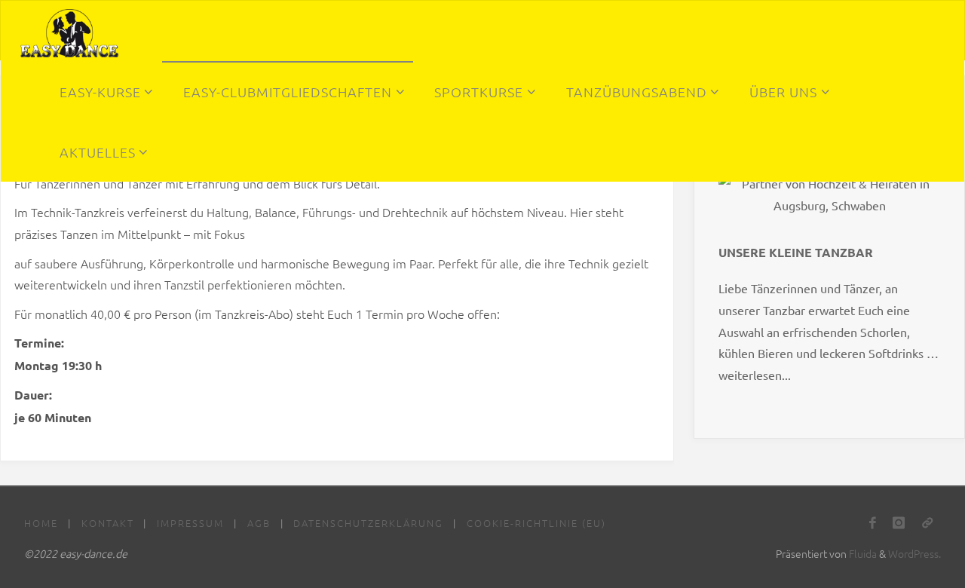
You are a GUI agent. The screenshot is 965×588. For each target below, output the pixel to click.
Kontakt (107, 523)
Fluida (862, 553)
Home (41, 523)
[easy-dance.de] (69, 31)
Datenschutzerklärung (368, 523)
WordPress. (914, 553)
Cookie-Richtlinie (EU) (536, 523)
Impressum (190, 523)
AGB (259, 523)
